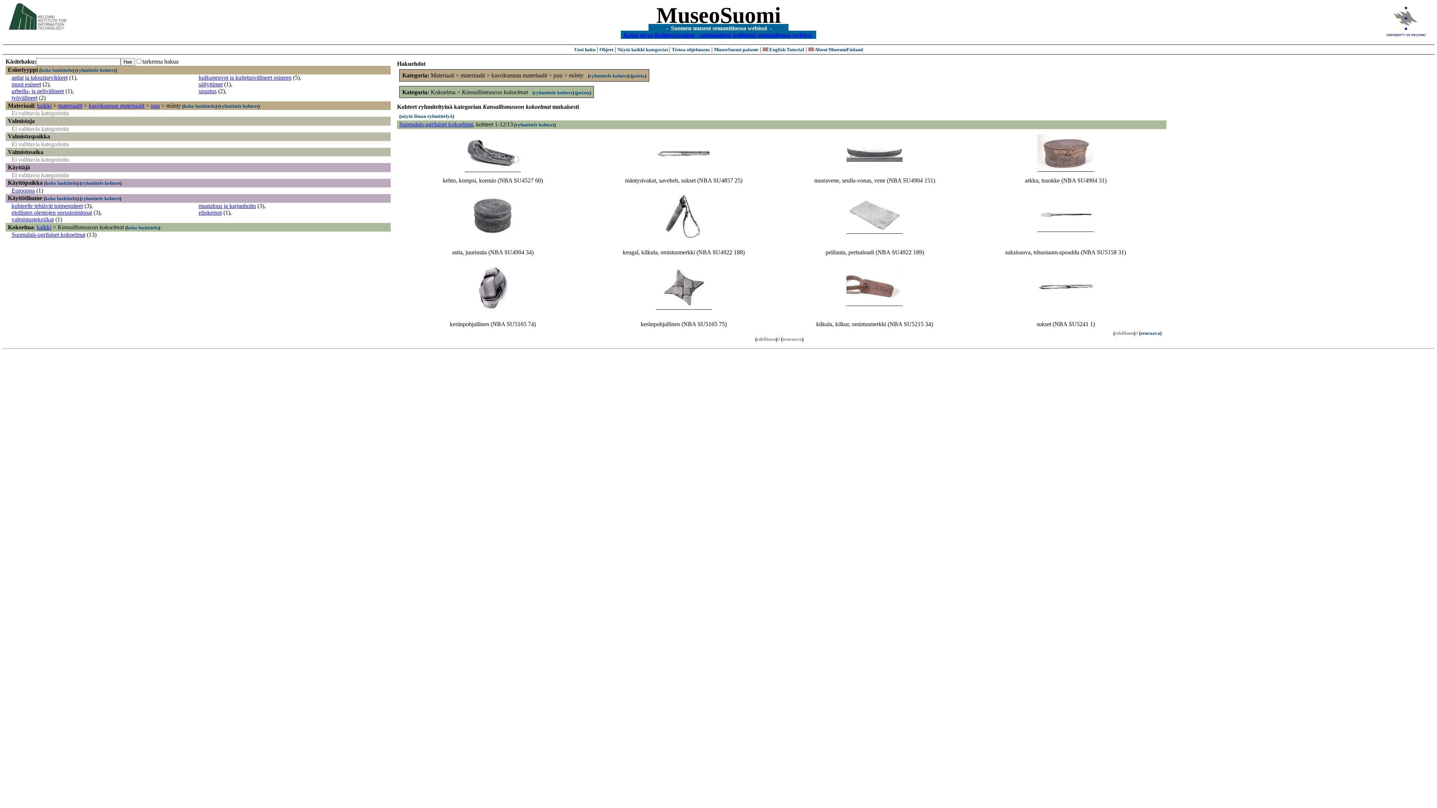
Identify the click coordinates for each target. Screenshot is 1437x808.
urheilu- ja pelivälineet (38, 91)
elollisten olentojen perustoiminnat (52, 212)
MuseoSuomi (718, 15)
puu (155, 105)
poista (638, 76)
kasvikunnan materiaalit (116, 105)
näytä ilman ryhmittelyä (426, 116)
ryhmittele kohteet (96, 70)
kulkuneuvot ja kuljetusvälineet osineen (245, 77)
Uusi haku (584, 49)
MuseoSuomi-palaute (736, 49)
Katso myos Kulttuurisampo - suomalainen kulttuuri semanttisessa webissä (718, 34)
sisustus (208, 91)
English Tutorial (786, 49)
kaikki (44, 105)
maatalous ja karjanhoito (227, 206)
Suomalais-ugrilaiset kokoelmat (48, 235)
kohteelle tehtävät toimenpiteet (47, 206)
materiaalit (70, 105)
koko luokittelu (57, 70)
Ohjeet (606, 49)
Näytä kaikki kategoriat (643, 49)
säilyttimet (211, 84)
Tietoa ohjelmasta (691, 49)
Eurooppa (23, 190)
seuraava (1150, 333)
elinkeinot (210, 212)
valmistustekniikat (33, 219)
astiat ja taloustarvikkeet (40, 77)
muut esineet (26, 84)
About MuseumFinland (838, 49)
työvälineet (24, 98)
